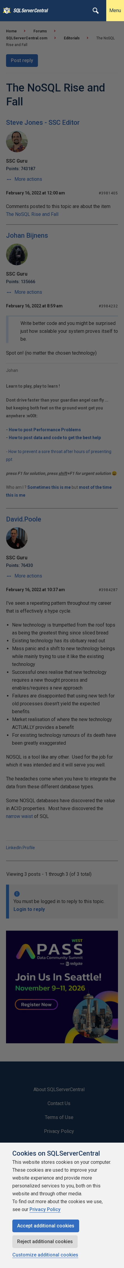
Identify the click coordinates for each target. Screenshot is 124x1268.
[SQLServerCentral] (5, 10)
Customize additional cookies (45, 1255)
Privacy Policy (44, 1209)
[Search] (95, 10)
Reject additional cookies (45, 1241)
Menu (115, 10)
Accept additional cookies (45, 1226)
